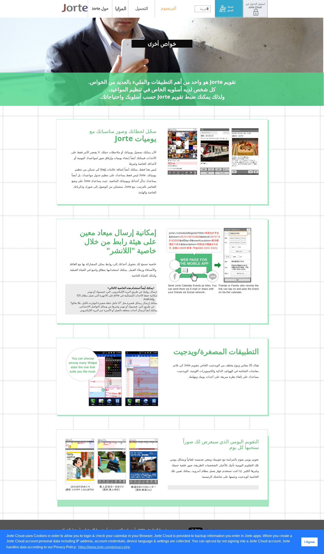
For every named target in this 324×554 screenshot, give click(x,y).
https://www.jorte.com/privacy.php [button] (104, 547)
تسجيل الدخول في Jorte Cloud (255, 9)
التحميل (142, 9)
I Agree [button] (309, 542)
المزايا (120, 9)
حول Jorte (100, 9)
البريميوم (167, 9)
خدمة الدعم (229, 9)
